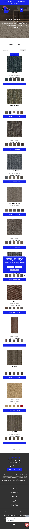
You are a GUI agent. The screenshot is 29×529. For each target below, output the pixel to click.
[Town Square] (22, 308)
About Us (7, 511)
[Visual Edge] (14, 129)
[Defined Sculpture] (10, 144)
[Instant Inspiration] (22, 242)
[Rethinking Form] (18, 144)
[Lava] (14, 177)
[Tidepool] (14, 63)
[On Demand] (18, 210)
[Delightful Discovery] (14, 96)
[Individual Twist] (14, 144)
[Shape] (14, 161)
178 (16, 449)
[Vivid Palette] (22, 112)
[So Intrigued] (14, 227)
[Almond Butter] (14, 405)
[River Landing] (10, 308)
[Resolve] (14, 357)
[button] (14, 469)
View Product (14, 84)
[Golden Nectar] (10, 405)
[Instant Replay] (14, 210)
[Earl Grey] (18, 79)
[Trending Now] (14, 194)
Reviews (14, 511)
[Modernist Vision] (14, 112)
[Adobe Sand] (14, 390)
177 (14, 449)
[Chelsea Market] (14, 292)
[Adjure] (22, 373)
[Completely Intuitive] (14, 242)
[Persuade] (18, 373)
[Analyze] (10, 373)
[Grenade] (10, 177)
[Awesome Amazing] (18, 112)
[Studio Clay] (18, 405)
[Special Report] (10, 210)
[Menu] (21, 10)
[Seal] (22, 177)
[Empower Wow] (18, 242)
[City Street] (22, 79)
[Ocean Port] (10, 79)
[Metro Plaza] (18, 308)
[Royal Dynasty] (22, 405)
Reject (18, 267)
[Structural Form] (22, 144)
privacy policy (15, 262)
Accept (10, 267)
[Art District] (14, 308)
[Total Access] (22, 210)
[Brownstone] (14, 79)
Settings (14, 269)
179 (19, 449)
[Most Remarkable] (10, 112)
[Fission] (18, 177)
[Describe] (14, 373)
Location (22, 511)
